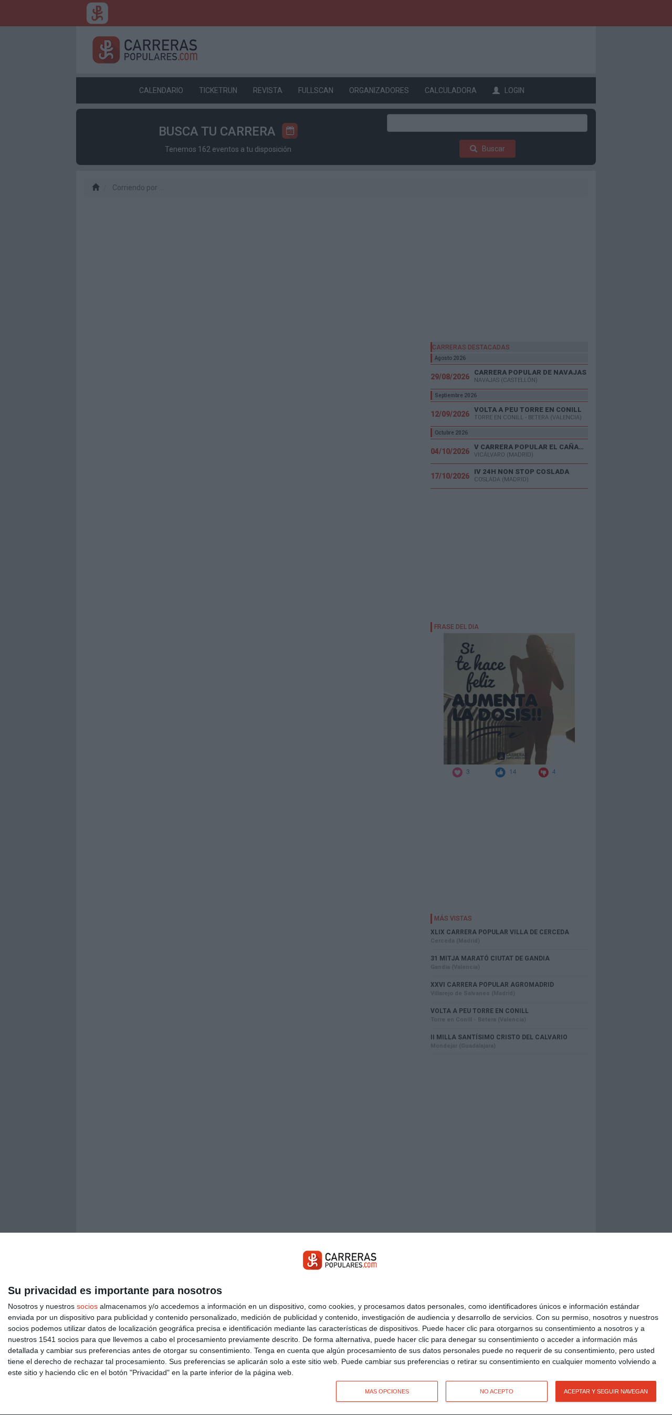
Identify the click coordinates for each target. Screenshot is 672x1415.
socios (87, 1306)
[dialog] (336, 1324)
